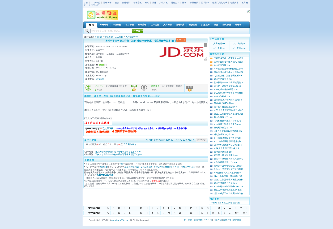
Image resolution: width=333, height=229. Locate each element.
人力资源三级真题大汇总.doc (227, 124)
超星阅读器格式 (131, 167)
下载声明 (217, 220)
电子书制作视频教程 (160, 167)
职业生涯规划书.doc (223, 117)
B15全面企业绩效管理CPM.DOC (229, 186)
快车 (121, 164)
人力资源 (119, 37)
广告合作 (207, 220)
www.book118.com (120, 220)
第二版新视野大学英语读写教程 (228, 93)
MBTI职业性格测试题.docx (226, 89)
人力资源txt (219, 43)
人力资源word (132, 37)
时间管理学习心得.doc (224, 134)
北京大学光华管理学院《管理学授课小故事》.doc (118, 151)
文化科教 (163, 2)
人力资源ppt (219, 48)
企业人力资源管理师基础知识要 (228, 114)
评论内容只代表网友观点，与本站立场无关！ (170, 140)
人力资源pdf (239, 43)
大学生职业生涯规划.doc (225, 107)
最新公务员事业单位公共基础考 (228, 72)
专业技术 (234, 2)
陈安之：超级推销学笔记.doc (227, 86)
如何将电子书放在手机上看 (182, 167)
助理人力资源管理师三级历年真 (228, 169)
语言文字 (175, 2)
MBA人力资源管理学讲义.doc (227, 148)
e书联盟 (98, 37)
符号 (245, 213)
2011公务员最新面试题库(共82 (228, 141)
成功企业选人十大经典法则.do (228, 100)
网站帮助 (198, 220)
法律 (154, 2)
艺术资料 (205, 2)
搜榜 (117, 2)
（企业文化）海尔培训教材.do (228, 75)
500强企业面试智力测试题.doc (228, 131)
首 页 (85, 2)
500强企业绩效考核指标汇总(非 (228, 68)
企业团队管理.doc (222, 65)
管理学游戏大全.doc (223, 79)
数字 (237, 213)
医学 (184, 2)
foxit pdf (103, 167)
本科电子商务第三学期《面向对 (225, 203)
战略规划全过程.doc (223, 127)
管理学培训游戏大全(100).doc (228, 145)
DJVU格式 (146, 167)
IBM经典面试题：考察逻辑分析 (228, 176)
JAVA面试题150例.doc (224, 103)
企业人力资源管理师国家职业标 (228, 179)
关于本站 (188, 220)
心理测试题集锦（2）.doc (226, 162)
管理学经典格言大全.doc (225, 183)
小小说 (97, 2)
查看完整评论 (129, 144)
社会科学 (107, 2)
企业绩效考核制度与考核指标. (227, 138)
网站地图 (237, 220)
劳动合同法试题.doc (223, 152)
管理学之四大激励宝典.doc (226, 155)
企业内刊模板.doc (222, 96)
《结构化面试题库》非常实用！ (228, 120)
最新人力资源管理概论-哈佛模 (228, 190)
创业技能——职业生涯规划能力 (228, 82)
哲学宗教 (137, 2)
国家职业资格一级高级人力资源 (228, 58)
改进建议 (126, 2)
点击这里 (100, 79)
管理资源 (194, 2)
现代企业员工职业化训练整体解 (228, 193)
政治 (147, 2)
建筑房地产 (94, 5)
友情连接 (227, 220)
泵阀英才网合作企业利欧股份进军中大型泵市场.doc (119, 154)
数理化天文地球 (219, 2)
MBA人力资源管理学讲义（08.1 (228, 110)
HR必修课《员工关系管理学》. (228, 172)
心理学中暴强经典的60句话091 (228, 159)
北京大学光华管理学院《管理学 (228, 166)
